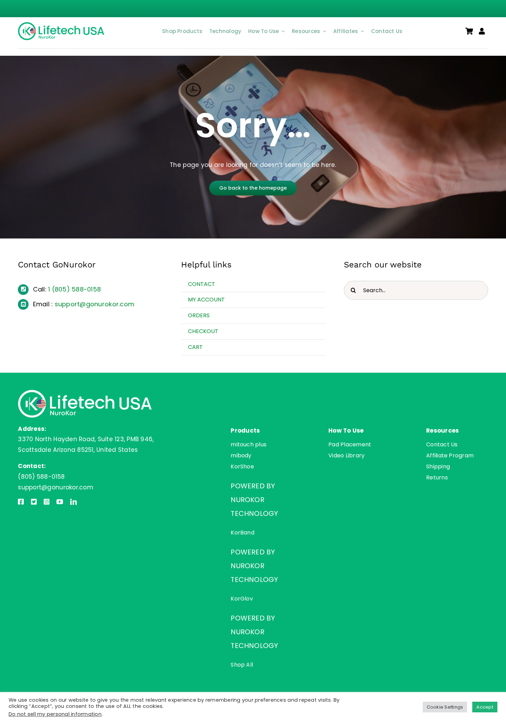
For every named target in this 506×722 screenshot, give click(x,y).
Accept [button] (484, 707)
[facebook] (21, 501)
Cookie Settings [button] (445, 707)
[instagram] (47, 501)
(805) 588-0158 (76, 289)
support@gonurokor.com (94, 304)
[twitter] (34, 501)
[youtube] (59, 501)
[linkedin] (73, 501)
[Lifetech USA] (62, 25)
